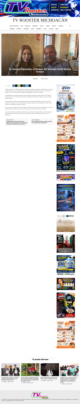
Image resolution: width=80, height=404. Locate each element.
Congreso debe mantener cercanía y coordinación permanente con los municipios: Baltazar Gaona (9, 378)
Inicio (22, 25)
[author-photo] (2, 381)
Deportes (19, 28)
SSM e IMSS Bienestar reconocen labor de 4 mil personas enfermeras (42, 122)
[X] (16, 86)
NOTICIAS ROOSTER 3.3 (14, 25)
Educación (26, 28)
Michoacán (27, 25)
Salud (32, 28)
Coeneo (47, 25)
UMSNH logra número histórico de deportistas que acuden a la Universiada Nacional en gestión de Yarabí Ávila (16, 123)
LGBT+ (45, 28)
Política (54, 25)
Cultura (51, 28)
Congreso (60, 25)
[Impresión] (24, 86)
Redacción (35, 78)
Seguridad (38, 28)
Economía (12, 28)
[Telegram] (27, 86)
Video (56, 28)
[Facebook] (13, 86)
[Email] (21, 86)
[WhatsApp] (19, 86)
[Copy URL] (30, 86)
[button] (69, 26)
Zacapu (41, 25)
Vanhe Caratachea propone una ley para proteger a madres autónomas (49, 378)
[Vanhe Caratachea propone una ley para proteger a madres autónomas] (50, 369)
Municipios (35, 25)
